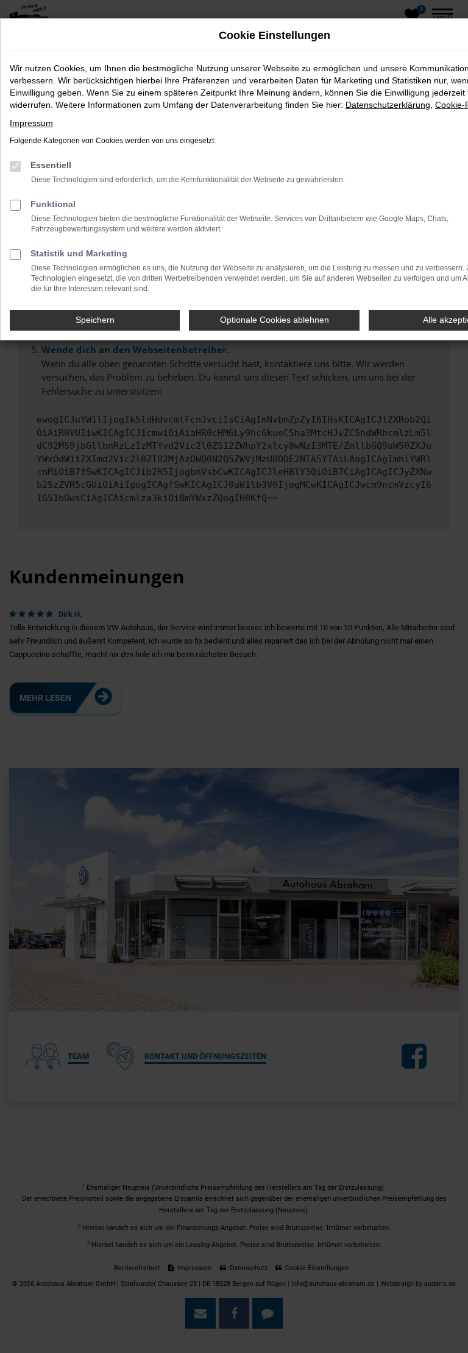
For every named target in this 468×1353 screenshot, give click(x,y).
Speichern (95, 320)
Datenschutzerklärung (388, 105)
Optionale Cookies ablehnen (274, 320)
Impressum (31, 123)
